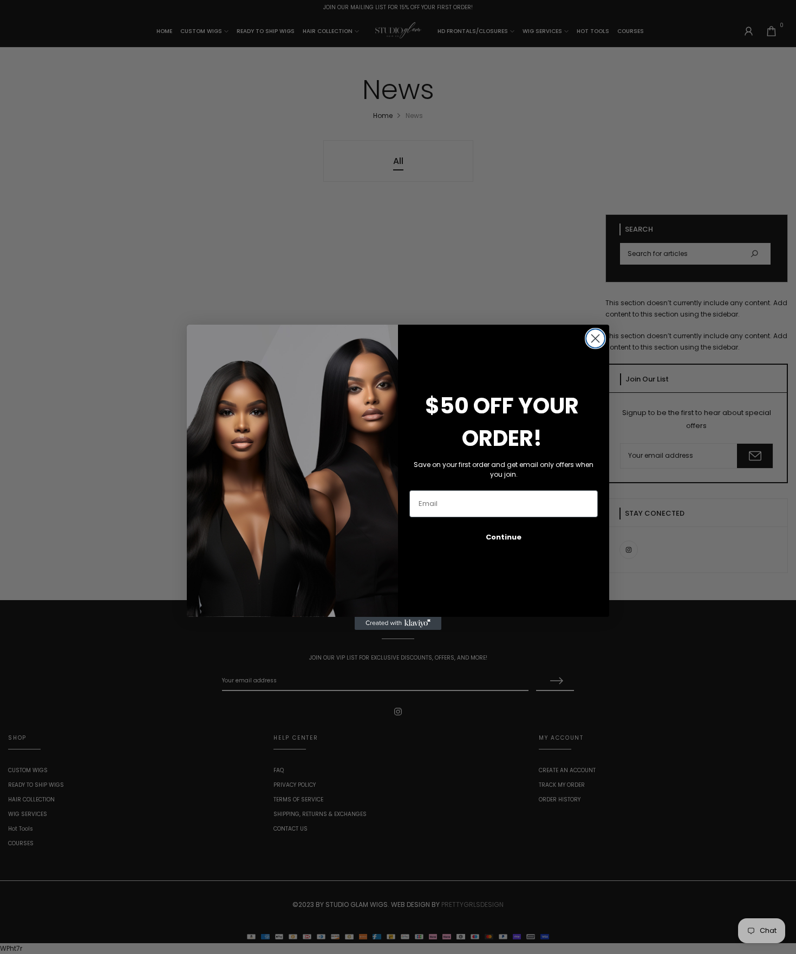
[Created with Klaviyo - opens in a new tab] (398, 623)
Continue (503, 537)
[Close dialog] (595, 338)
